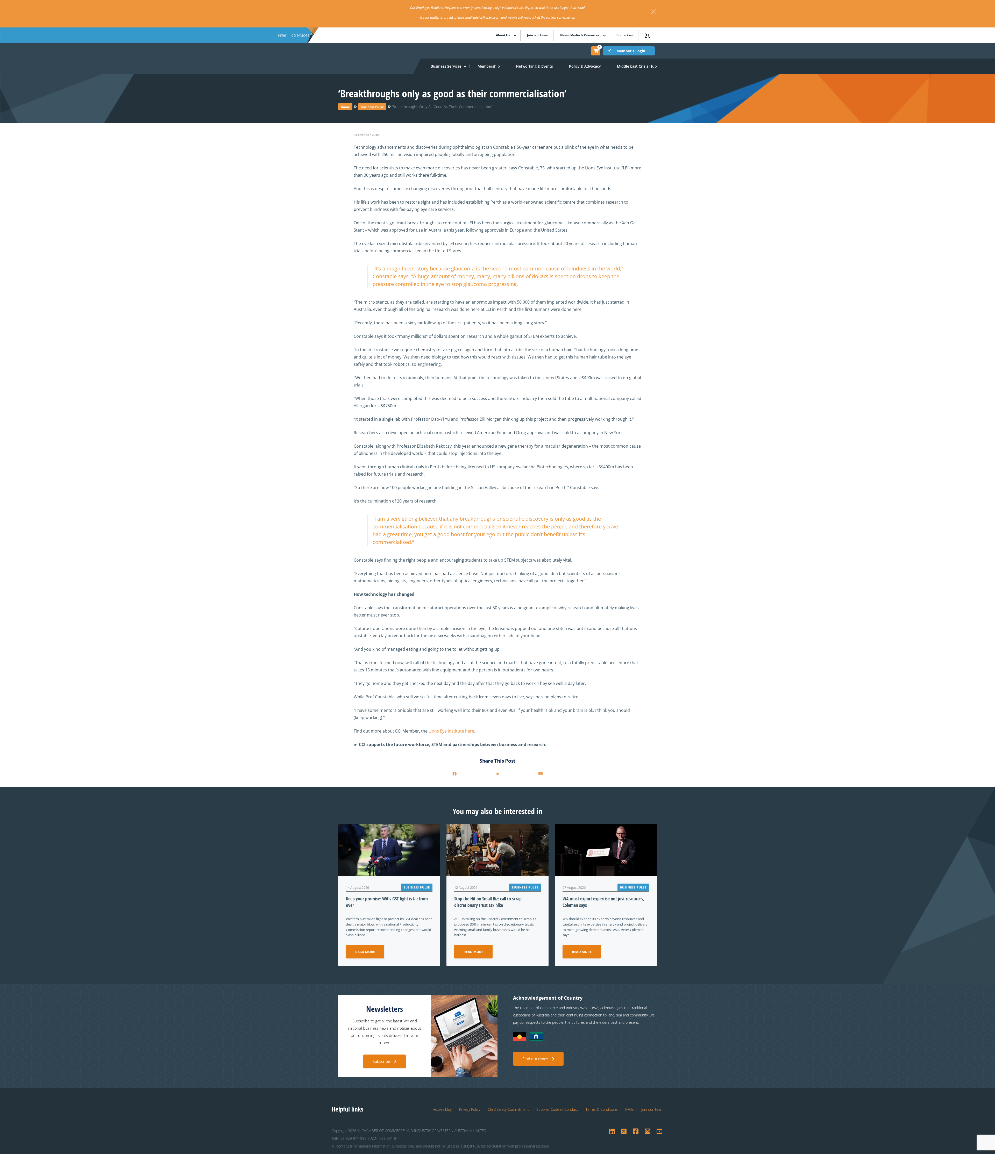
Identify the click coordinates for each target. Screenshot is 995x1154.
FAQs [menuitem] (629, 1109)
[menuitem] (489, 66)
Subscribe (381, 1061)
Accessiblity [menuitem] (442, 1109)
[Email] (540, 774)
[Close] (653, 11)
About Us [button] (503, 35)
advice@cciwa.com (486, 17)
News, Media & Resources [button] (579, 35)
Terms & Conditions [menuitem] (602, 1109)
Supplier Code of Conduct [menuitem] (557, 1109)
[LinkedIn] (497, 774)
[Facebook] (454, 774)
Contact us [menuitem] (624, 35)
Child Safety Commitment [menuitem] (508, 1109)
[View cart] (596, 50)
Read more (365, 951)
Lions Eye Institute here (451, 731)
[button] (446, 66)
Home (345, 107)
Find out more (535, 1058)
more (402, 35)
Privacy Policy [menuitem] (469, 1109)
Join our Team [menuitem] (537, 35)
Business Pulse (372, 107)
